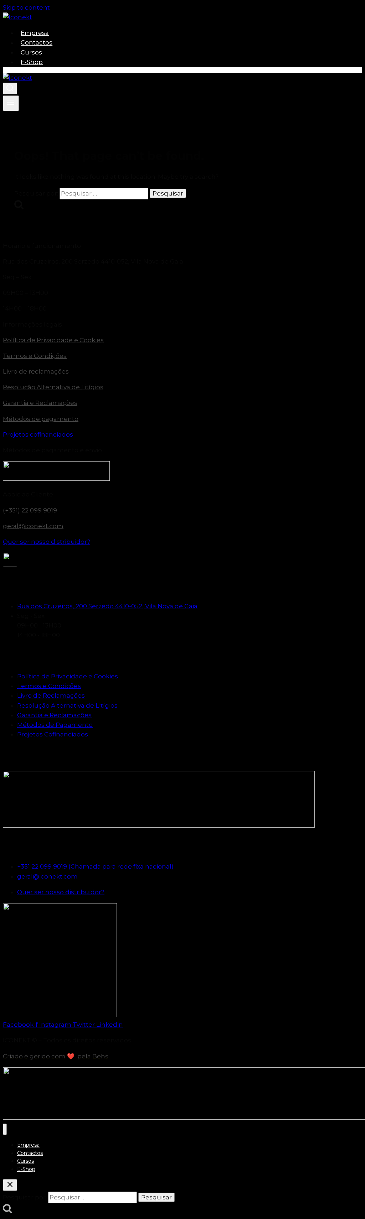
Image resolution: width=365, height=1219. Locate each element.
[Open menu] (11, 103)
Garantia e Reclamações (40, 402)
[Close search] (10, 1185)
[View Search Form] (10, 88)
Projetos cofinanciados (38, 434)
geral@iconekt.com (33, 526)
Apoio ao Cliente (28, 494)
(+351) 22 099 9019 (30, 510)
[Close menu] (5, 1129)
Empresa (35, 32)
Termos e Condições (35, 355)
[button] (182, 246)
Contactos (36, 42)
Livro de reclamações (36, 371)
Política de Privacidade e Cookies (53, 340)
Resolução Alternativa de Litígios (53, 387)
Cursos (31, 52)
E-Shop (32, 62)
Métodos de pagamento (40, 418)
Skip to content (26, 7)
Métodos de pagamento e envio (52, 450)
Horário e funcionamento (42, 245)
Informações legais (32, 324)
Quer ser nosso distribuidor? (46, 541)
